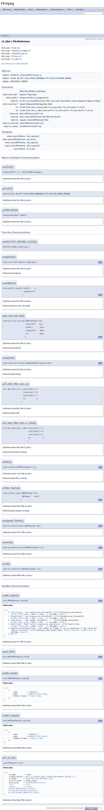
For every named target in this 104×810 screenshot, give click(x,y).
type (34, 95)
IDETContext (33, 75)
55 (17, 301)
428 (17, 748)
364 (17, 663)
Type (30, 95)
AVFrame (50, 117)
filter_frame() (21, 452)
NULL (12, 634)
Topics (30, 9)
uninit (22, 123)
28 (17, 179)
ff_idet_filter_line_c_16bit (31, 110)
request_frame (26, 120)
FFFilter (22, 149)
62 (17, 343)
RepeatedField (33, 104)
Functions (94, 39)
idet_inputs (31, 143)
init (21, 126)
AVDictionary (39, 101)
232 (17, 506)
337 (17, 554)
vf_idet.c (27, 179)
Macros (87, 39)
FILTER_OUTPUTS (15, 790)
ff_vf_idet (31, 149)
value (74, 101)
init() (17, 413)
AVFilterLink (36, 117)
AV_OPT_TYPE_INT (71, 630)
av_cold (11, 123)
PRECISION (15, 81)
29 (17, 200)
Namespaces (41, 9)
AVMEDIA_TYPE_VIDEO (38, 694)
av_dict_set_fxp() (22, 306)
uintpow (23, 98)
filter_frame (25, 117)
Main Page (7, 9)
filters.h (16, 56)
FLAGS (13, 78)
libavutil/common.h (21, 51)
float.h (15, 48)
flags (97, 101)
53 (17, 222)
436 (17, 800)
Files (69, 9)
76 (17, 370)
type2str (23, 95)
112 (17, 474)
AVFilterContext (31, 114)
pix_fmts (30, 139)
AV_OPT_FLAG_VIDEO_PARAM (29, 78)
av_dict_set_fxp (26, 101)
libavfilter (4, 35)
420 (17, 706)
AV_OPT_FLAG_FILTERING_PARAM (56, 78)
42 (17, 269)
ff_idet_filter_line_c (28, 107)
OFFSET (13, 75)
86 (17, 408)
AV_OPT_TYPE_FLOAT (19, 614)
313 (17, 532)
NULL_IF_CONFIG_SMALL (36, 777)
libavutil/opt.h (19, 53)
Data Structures (57, 9)
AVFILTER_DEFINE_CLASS (30, 91)
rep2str (23, 104)
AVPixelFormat (19, 139)
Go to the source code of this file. (15, 64)
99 (17, 447)
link (43, 117)
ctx (41, 114)
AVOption (21, 136)
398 (17, 575)
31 (17, 642)
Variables (100, 39)
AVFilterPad (20, 143)
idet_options (32, 136)
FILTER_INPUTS (15, 788)
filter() (18, 273)
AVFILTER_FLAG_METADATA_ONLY (39, 779)
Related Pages (19, 9)
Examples (80, 9)
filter (22, 114)
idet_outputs (32, 146)
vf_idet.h (16, 59)
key (62, 101)
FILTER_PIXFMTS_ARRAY (18, 792)
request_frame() (22, 511)
